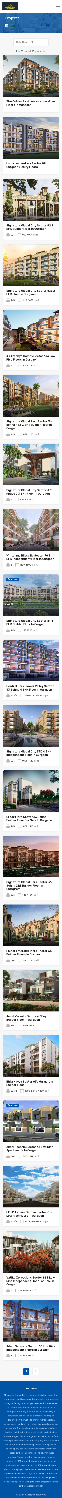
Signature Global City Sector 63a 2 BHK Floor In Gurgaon (30, 292)
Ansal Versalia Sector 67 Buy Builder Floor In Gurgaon (26, 1017)
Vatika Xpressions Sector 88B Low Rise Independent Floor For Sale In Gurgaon (30, 1281)
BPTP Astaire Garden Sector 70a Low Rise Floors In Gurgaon (29, 1213)
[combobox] (31, 42)
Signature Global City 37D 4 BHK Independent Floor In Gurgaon (28, 753)
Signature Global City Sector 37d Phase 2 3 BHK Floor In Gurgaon (29, 491)
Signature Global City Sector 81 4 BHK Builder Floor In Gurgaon (29, 622)
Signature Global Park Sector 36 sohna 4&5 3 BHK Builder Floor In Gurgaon (29, 425)
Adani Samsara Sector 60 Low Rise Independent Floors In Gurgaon (30, 1348)
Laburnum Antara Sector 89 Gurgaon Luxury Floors (26, 165)
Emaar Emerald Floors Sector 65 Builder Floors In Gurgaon (29, 952)
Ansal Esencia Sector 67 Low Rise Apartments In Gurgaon (29, 1148)
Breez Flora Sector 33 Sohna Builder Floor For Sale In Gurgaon (29, 818)
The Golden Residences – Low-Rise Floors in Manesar (30, 103)
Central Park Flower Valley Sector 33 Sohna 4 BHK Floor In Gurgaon (30, 687)
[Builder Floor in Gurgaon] (10, 8)
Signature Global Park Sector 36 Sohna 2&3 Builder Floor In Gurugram (29, 885)
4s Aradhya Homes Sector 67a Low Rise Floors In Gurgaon (30, 357)
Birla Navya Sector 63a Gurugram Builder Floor (29, 1083)
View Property (31, 88)
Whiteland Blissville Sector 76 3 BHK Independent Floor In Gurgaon (30, 557)
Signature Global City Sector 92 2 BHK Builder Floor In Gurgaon (29, 227)
